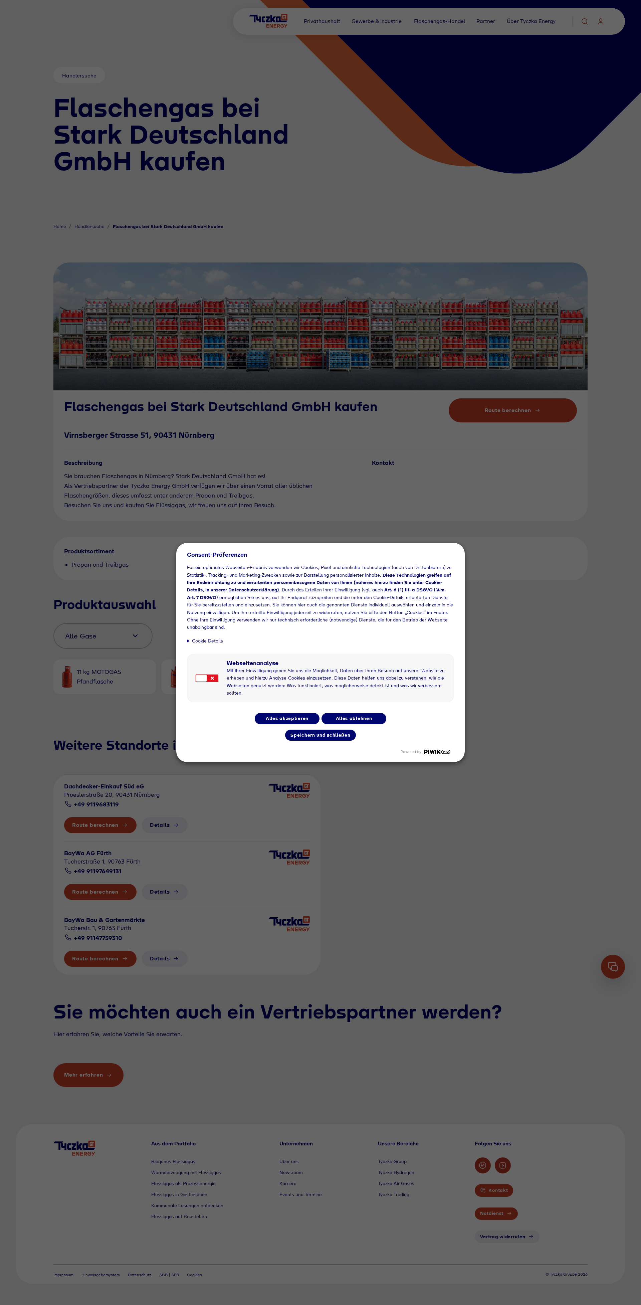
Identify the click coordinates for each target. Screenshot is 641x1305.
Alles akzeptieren (287, 718)
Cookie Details (207, 640)
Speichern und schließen (320, 735)
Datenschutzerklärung (252, 589)
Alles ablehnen (354, 718)
